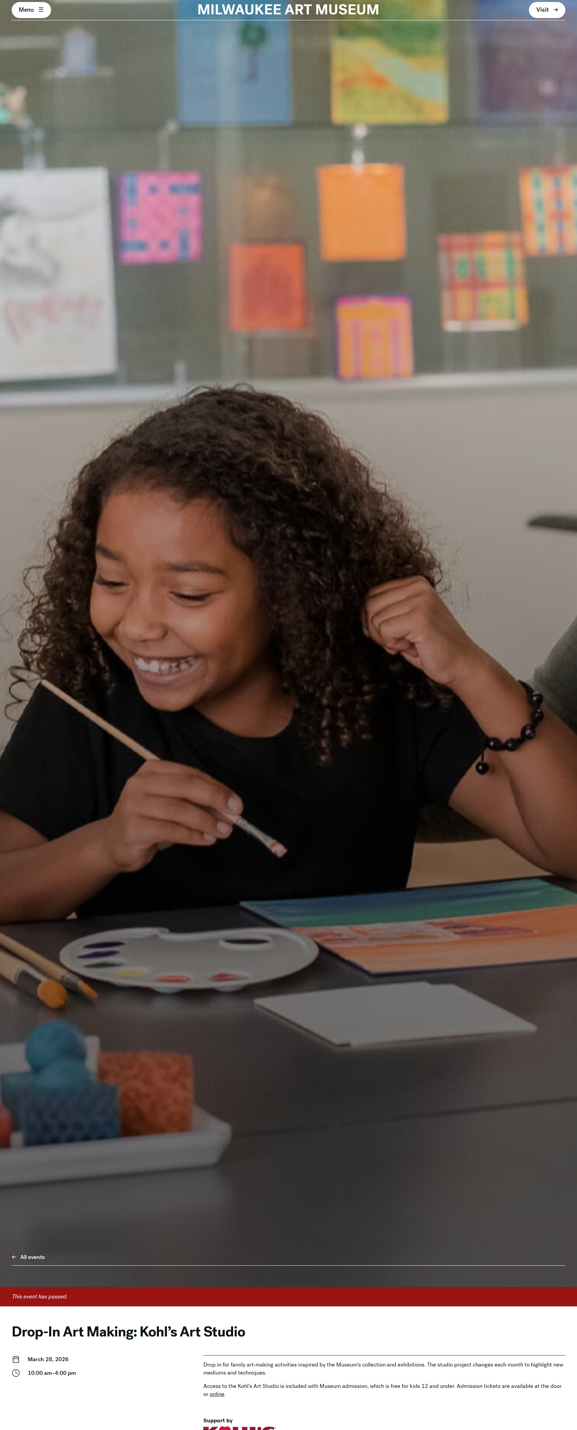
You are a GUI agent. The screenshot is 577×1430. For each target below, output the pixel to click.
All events (32, 1257)
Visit (542, 10)
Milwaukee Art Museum (288, 9)
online (217, 1394)
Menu (26, 10)
